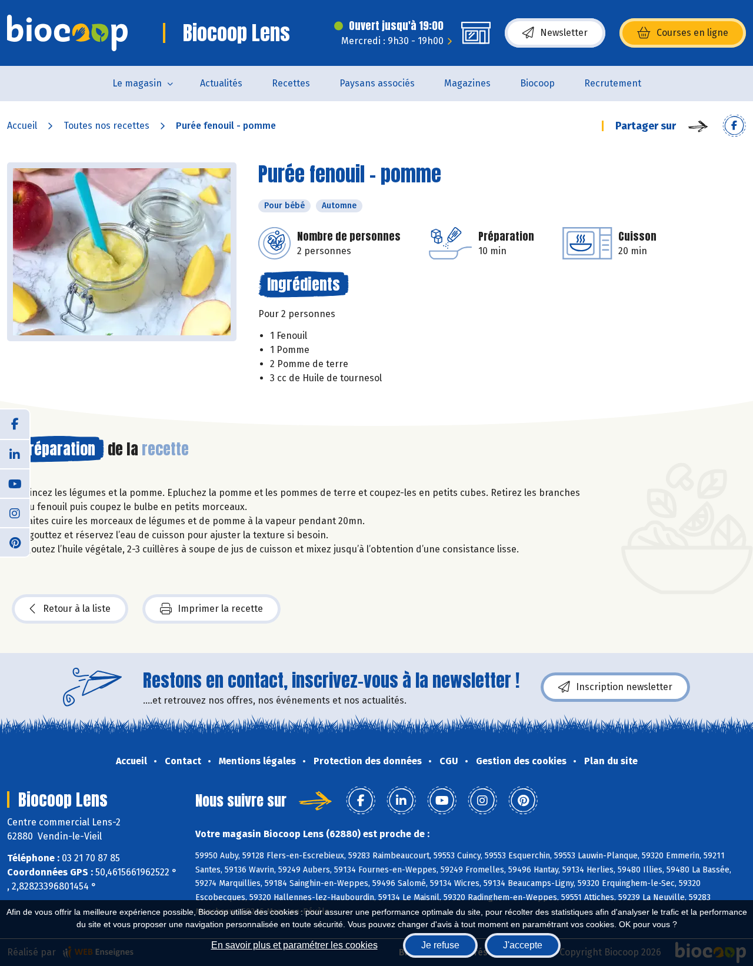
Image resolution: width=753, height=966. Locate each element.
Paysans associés (377, 83)
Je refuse (440, 945)
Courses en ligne (692, 32)
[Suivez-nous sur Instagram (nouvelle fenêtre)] (14, 512)
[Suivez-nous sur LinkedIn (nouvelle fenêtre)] (14, 453)
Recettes (291, 83)
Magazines (467, 83)
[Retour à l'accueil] (67, 33)
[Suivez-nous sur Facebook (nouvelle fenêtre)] (14, 424)
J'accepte (522, 945)
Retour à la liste (77, 608)
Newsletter (564, 32)
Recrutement (612, 83)
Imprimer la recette (220, 608)
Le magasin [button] (137, 83)
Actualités (221, 83)
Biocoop (537, 83)
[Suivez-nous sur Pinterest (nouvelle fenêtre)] (14, 542)
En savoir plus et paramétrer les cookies (294, 945)
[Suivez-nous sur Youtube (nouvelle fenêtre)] (14, 483)
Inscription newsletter (624, 686)
